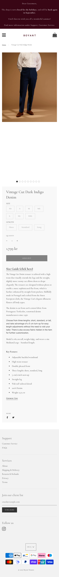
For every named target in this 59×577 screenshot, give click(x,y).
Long (39, 227)
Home (4, 45)
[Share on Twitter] (13, 417)
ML (38, 208)
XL (19, 216)
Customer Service (9, 443)
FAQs (4, 447)
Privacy (5, 478)
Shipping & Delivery (10, 470)
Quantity (10, 236)
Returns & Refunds (10, 474)
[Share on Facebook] (8, 417)
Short (11, 227)
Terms (4, 482)
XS (10, 208)
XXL (30, 216)
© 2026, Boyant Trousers (26, 570)
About (5, 466)
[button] (17, 181)
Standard (25, 227)
